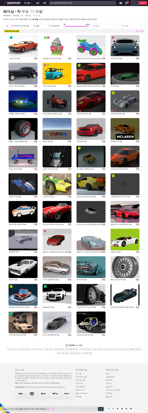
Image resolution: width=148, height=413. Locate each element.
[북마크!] (34, 54)
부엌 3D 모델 (37, 349)
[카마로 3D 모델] (91, 129)
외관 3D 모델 (58, 349)
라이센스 (109, 383)
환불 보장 (109, 397)
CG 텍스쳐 (79, 383)
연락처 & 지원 (112, 370)
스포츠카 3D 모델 (14, 58)
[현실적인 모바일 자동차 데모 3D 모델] (91, 74)
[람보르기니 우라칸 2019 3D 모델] (125, 212)
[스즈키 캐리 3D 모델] (57, 74)
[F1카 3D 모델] (125, 74)
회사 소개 (19, 370)
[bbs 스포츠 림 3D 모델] (125, 267)
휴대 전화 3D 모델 (72, 349)
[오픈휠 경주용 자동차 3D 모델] (125, 184)
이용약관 (109, 393)
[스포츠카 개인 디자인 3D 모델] (91, 295)
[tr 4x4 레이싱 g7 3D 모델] (91, 322)
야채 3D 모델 (85, 349)
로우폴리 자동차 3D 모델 (17, 114)
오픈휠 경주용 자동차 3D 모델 (120, 197)
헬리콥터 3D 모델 (135, 349)
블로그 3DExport (82, 393)
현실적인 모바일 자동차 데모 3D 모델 (88, 86)
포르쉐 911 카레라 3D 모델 (119, 169)
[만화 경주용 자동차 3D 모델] (23, 212)
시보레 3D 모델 (14, 252)
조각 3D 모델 (12, 349)
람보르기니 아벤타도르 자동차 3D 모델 (89, 252)
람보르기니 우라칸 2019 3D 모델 (121, 224)
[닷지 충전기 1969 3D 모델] (91, 156)
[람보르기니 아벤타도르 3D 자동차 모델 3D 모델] (57, 239)
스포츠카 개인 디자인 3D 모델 (86, 307)
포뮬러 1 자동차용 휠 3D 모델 (18, 141)
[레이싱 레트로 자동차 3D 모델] (57, 101)
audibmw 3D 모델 (48, 307)
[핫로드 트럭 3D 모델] (23, 156)
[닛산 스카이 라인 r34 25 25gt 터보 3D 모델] (91, 212)
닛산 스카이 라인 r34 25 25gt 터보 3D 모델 (91, 224)
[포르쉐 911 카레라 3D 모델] (125, 156)
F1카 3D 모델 (115, 86)
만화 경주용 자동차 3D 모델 (17, 224)
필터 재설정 (140, 31)
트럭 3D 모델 (74, 353)
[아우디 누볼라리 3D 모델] (57, 267)
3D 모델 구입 (81, 370)
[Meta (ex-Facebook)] (122, 409)
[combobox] (107, 26)
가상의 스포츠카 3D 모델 (17, 86)
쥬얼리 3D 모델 (97, 349)
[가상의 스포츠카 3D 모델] (23, 74)
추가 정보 (51, 409)
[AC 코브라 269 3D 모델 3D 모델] (57, 212)
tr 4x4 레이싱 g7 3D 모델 (85, 335)
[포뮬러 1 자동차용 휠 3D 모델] (23, 129)
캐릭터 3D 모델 (25, 349)
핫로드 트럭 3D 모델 (15, 169)
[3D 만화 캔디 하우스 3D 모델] (57, 46)
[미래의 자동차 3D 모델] (57, 156)
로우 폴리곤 (55, 26)
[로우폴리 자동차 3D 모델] (23, 101)
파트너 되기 (80, 390)
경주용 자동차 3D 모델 (84, 114)
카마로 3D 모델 (81, 141)
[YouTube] (131, 409)
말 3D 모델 (47, 349)
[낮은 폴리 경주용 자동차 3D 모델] (23, 295)
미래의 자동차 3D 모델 (50, 169)
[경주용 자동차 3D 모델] (91, 101)
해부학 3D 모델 (87, 353)
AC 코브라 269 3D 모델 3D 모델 (53, 224)
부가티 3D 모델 (81, 280)
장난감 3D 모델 (110, 349)
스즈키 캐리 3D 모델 (49, 86)
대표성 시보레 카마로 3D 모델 (86, 197)
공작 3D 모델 (13, 280)
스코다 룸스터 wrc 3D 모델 (17, 335)
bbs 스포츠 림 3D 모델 (118, 280)
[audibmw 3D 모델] (57, 295)
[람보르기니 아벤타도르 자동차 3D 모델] (91, 239)
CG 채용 (78, 397)
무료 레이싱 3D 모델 (21, 26)
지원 (107, 373)
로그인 (134, 3)
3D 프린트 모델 (81, 377)
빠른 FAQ (109, 380)
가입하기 (143, 3)
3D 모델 (78, 373)
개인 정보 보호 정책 (113, 390)
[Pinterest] (118, 409)
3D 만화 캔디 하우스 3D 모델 (52, 58)
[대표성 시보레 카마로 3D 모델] (91, 184)
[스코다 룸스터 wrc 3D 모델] (23, 322)
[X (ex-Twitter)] (113, 409)
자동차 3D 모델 (48, 141)
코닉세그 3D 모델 (116, 58)
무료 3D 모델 (80, 380)
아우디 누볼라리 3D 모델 (51, 280)
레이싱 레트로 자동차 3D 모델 (52, 114)
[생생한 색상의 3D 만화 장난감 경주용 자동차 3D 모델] (91, 46)
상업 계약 (109, 387)
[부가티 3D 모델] (91, 267)
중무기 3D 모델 (62, 353)
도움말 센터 (110, 377)
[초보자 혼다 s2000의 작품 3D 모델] (125, 295)
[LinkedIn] (126, 409)
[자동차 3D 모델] (57, 129)
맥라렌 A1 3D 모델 (116, 141)
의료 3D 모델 (122, 349)
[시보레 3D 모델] (23, 239)
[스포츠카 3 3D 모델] (23, 184)
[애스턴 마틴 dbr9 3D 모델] (57, 322)
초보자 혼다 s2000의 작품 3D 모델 (122, 307)
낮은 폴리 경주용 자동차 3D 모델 (19, 307)
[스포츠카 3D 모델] (23, 46)
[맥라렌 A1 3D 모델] (125, 129)
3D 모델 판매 (80, 387)
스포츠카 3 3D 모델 (15, 197)
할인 (37, 26)
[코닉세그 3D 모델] (125, 46)
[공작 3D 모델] (23, 267)
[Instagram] (109, 409)
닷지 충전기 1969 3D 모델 (85, 169)
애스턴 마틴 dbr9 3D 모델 (51, 335)
